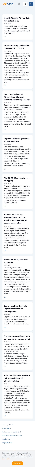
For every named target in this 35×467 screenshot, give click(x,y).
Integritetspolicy (7, 443)
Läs (5, 36)
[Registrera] (31, 4)
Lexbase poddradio (8, 425)
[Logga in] (25, 4)
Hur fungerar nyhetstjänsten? (11, 432)
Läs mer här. (6, 459)
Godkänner (17, 463)
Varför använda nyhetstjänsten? (12, 435)
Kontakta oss (6, 439)
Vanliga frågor (6, 428)
